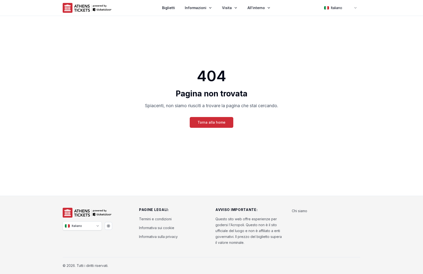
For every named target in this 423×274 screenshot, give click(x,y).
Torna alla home (211, 122)
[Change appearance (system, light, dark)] (108, 226)
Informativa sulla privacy (158, 237)
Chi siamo (299, 211)
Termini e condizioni (155, 219)
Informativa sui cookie (156, 228)
